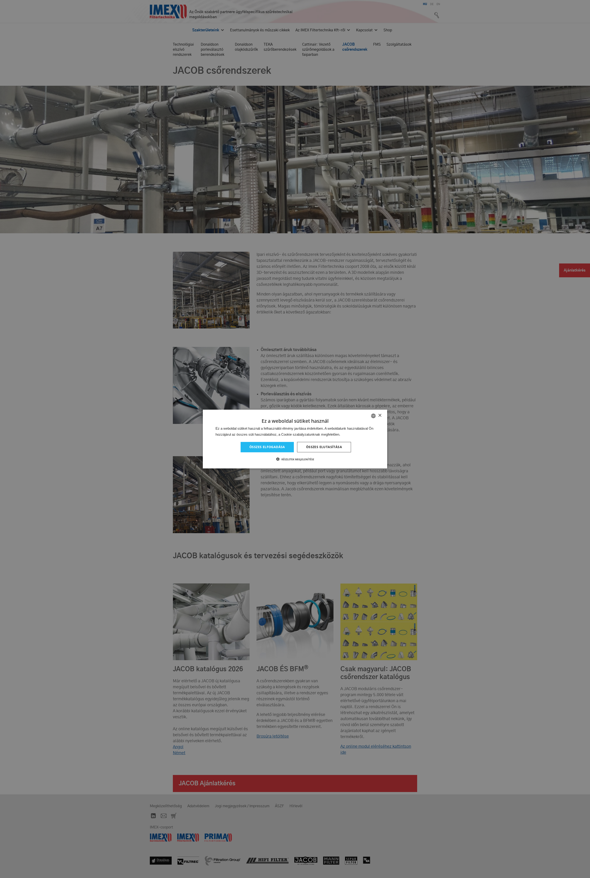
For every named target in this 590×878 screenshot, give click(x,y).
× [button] (379, 415)
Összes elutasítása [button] (324, 447)
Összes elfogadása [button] (267, 447)
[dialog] (295, 439)
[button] (295, 459)
